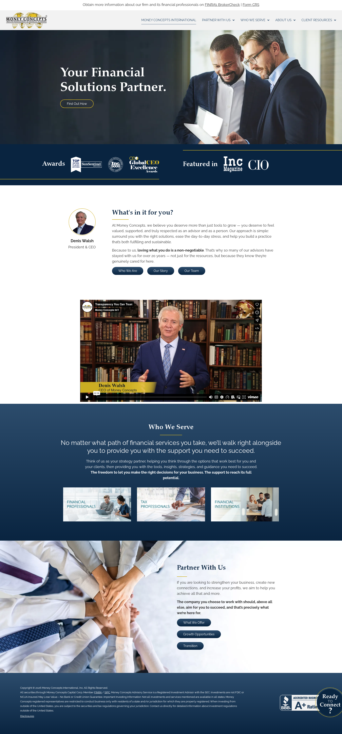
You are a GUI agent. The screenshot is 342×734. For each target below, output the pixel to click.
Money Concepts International (168, 20)
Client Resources (316, 20)
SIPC (107, 692)
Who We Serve (252, 20)
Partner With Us (216, 20)
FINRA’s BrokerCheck (222, 5)
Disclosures (27, 716)
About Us (283, 20)
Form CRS (251, 5)
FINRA (98, 692)
